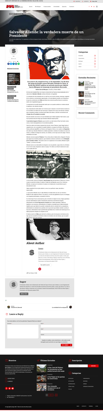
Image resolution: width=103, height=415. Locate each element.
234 (56, 395)
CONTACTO (84, 406)
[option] (48, 63)
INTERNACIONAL (71, 383)
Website (42, 334)
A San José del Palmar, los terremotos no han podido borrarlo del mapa (90, 86)
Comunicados (47, 6)
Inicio (30, 6)
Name (42, 323)
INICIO (78, 406)
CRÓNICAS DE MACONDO (88, 386)
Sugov (14, 56)
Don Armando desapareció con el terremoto (12, 92)
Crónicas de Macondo (11, 75)
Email (42, 329)
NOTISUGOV (70, 378)
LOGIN (96, 406)
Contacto (71, 6)
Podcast (70, 389)
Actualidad (56, 6)
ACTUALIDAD (71, 381)
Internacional (19, 14)
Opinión (64, 6)
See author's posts (45, 265)
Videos (86, 66)
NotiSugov (38, 6)
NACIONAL (85, 381)
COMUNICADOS (86, 378)
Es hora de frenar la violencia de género (13, 100)
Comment (9, 323)
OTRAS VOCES (71, 386)
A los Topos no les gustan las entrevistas (13, 82)
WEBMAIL (91, 406)
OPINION (85, 383)
